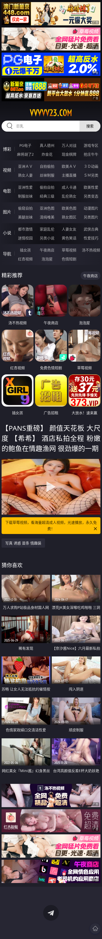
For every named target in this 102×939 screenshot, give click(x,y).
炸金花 (47, 154)
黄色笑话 (69, 237)
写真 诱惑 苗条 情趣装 (23, 543)
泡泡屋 (47, 258)
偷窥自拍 (25, 208)
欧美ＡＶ (69, 166)
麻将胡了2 (25, 154)
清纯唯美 (47, 217)
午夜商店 (47, 250)
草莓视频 (69, 250)
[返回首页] (95, 928)
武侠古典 (91, 229)
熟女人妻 (25, 175)
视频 (7, 170)
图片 (7, 212)
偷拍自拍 (47, 187)
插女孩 (25, 250)
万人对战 (69, 145)
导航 (7, 254)
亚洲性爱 (25, 187)
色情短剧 (69, 258)
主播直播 (69, 175)
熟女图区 (69, 217)
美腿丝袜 (25, 217)
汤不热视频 (91, 250)
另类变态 (91, 196)
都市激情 (25, 229)
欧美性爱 (91, 187)
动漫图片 (91, 208)
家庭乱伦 (47, 229)
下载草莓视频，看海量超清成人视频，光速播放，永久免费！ (51, 525)
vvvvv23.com (51, 113)
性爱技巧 (91, 237)
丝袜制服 (47, 175)
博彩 (7, 149)
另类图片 (91, 217)
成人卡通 (69, 187)
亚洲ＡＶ (25, 166)
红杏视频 (25, 258)
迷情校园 (25, 237)
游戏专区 (91, 145)
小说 (7, 233)
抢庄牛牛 (91, 154)
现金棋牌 (69, 154)
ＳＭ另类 (91, 175)
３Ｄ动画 (91, 166)
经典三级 (47, 196)
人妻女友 (69, 229)
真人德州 (47, 145)
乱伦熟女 (69, 196)
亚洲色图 (47, 208)
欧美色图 (69, 208)
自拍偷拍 (47, 166)
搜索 (90, 125)
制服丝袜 (25, 196)
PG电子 (25, 145)
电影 (7, 191)
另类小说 (47, 237)
